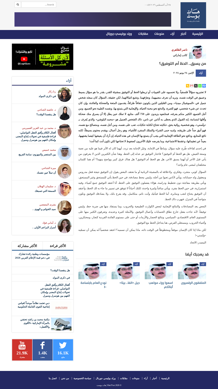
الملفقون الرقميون (193, 283)
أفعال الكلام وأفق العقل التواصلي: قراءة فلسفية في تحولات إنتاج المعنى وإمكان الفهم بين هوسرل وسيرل (36, 136)
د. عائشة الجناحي (46, 109)
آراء (172, 33)
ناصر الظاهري (179, 49)
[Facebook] (204, 85)
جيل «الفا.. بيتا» (130, 283)
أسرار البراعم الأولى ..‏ (44, 227)
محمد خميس (49, 149)
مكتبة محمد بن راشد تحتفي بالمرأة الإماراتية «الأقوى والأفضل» (35, 323)
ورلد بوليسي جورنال (119, 33)
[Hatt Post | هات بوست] (192, 15)
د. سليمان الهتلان (46, 186)
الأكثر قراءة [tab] (58, 246)
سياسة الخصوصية (82, 378)
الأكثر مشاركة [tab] (27, 246)
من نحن (65, 378)
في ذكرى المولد (47, 96)
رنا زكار (52, 91)
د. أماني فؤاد (49, 222)
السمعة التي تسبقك (45, 191)
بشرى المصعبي (47, 204)
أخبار (183, 33)
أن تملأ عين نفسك (46, 172)
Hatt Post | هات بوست (106, 385)
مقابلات (143, 33)
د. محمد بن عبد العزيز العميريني (39, 128)
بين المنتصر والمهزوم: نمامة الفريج (37, 154)
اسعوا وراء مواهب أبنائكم (161, 284)
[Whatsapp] (200, 85)
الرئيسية (197, 33)
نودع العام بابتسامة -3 (93, 284)
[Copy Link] (187, 85)
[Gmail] (191, 85)
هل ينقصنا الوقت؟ (46, 114)
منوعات (159, 33)
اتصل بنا (53, 378)
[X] (196, 85)
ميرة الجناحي (49, 168)
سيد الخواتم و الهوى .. (44, 209)
